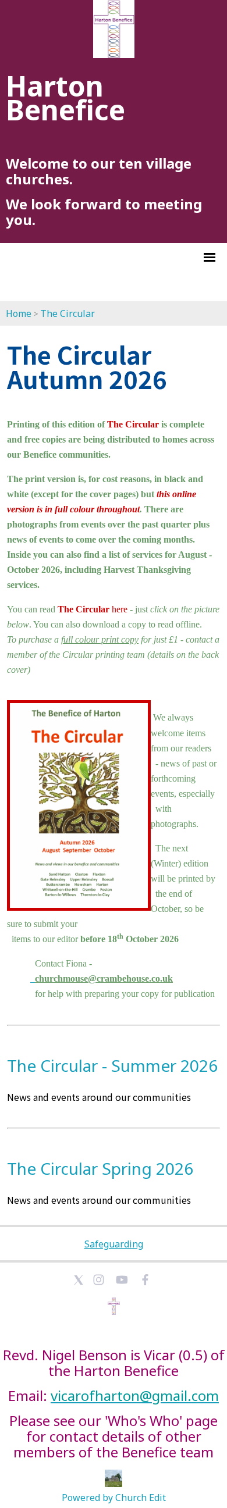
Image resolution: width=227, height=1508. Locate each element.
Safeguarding (113, 1244)
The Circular (67, 313)
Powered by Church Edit (114, 1497)
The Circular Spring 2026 (100, 1168)
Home (18, 313)
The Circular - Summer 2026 (112, 1065)
